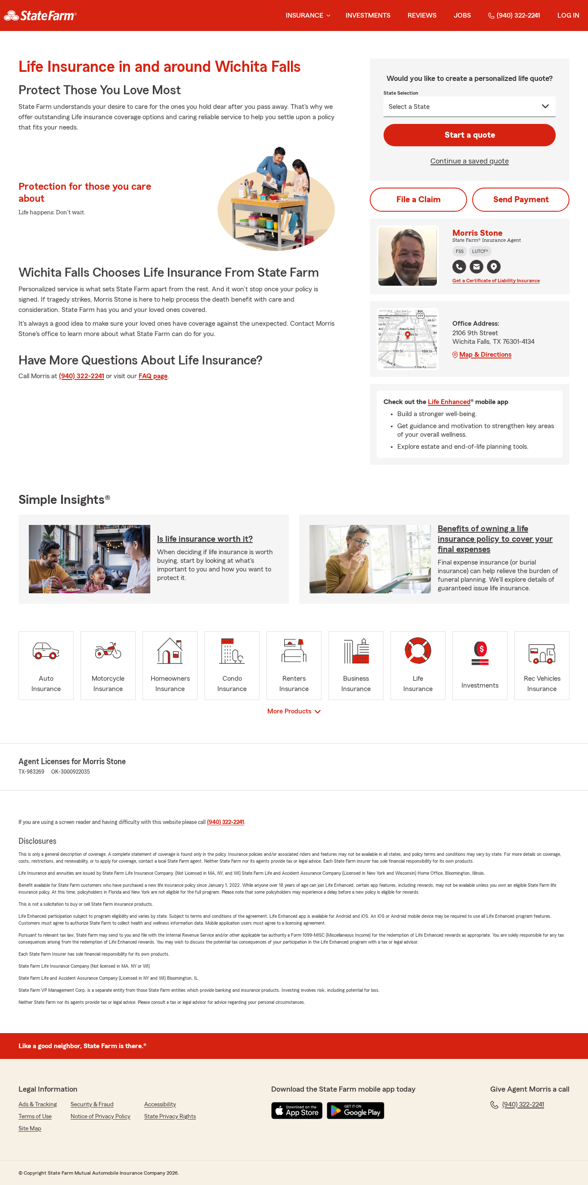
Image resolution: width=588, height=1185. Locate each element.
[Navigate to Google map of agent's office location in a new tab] (494, 267)
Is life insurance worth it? (205, 539)
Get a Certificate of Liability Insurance (496, 280)
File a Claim (418, 199)
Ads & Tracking (38, 1105)
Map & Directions (485, 354)
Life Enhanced (449, 401)
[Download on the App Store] (297, 1110)
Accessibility (160, 1105)
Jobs (462, 15)
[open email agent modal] (476, 268)
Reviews (422, 15)
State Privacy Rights (170, 1117)
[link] (40, 15)
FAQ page (153, 376)
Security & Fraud (92, 1105)
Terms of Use (35, 1117)
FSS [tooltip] (460, 251)
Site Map (30, 1129)
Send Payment (521, 199)
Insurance (304, 15)
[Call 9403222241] (459, 267)
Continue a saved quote (469, 161)
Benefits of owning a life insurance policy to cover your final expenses (495, 539)
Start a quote (470, 135)
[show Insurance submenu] (326, 16)
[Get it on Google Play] (355, 1110)
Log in (568, 15)
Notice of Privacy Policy (100, 1117)
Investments (368, 15)
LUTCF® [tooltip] (480, 251)
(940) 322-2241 (518, 15)
